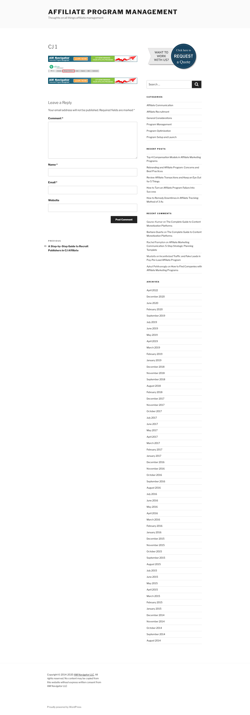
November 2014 (156, 621)
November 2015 (156, 545)
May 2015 (152, 583)
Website (53, 200)
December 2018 (155, 366)
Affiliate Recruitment (158, 111)
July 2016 (152, 494)
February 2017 (154, 449)
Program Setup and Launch (162, 137)
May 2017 (152, 430)
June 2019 (152, 328)
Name (53, 164)
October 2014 (154, 627)
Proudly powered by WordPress (64, 706)
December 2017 (155, 398)
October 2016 (154, 474)
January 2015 (154, 608)
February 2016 (154, 525)
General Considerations (159, 118)
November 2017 (155, 404)
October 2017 (154, 411)
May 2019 (152, 334)
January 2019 (154, 360)
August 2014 (154, 640)
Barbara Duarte (155, 231)
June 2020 (152, 303)
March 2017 (153, 443)
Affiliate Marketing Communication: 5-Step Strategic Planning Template (170, 246)
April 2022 (152, 290)
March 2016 (153, 519)
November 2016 (156, 468)
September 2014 (156, 634)
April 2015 (152, 589)
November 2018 (156, 373)
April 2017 (152, 436)
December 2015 (155, 538)
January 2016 (154, 532)
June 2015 (152, 576)
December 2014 (155, 615)
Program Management (159, 124)
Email (52, 182)
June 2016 (152, 500)
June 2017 (152, 423)
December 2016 (155, 462)
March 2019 (153, 347)
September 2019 (156, 315)
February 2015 (154, 602)
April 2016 (152, 513)
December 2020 (156, 296)
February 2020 (155, 309)
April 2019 (152, 341)
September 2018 (156, 379)
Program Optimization (159, 130)
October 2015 (154, 551)
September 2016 (156, 481)
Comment (55, 118)
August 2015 (154, 564)
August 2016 (154, 487)
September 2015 (156, 557)
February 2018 (154, 392)
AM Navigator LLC (84, 674)
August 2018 (154, 385)
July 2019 (152, 322)
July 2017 (152, 417)
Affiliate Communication (160, 105)
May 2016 (152, 506)
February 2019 (154, 353)
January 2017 (154, 455)
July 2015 (152, 570)
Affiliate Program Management (113, 12)
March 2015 (153, 596)
